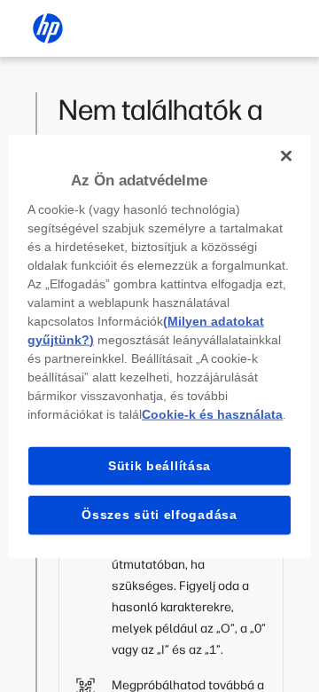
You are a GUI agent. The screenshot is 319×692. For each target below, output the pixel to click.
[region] (159, 346)
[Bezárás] (286, 156)
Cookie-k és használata (212, 413)
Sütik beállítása (159, 465)
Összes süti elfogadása (159, 514)
